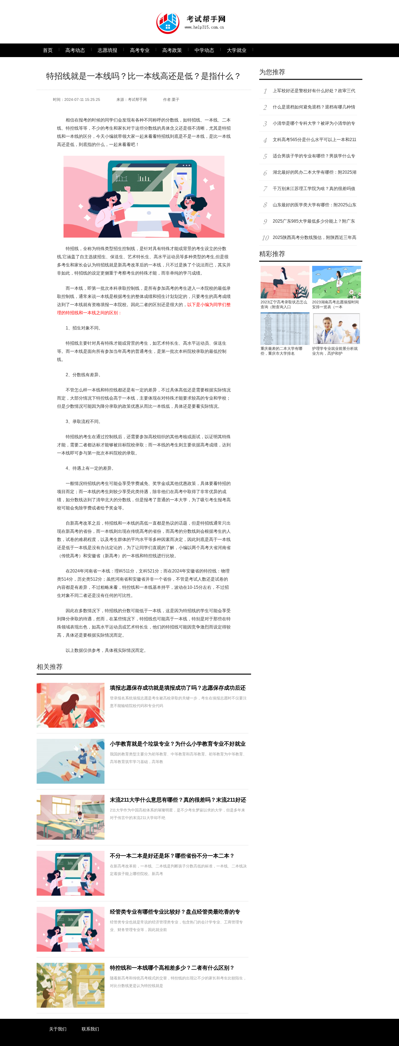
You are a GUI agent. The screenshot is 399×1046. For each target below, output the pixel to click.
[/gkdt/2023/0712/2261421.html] (285, 268)
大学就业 (236, 50)
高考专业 (140, 50)
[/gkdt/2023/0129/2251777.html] (285, 314)
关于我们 (57, 1029)
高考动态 (75, 50)
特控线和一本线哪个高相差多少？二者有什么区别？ (172, 968)
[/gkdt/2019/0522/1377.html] (336, 314)
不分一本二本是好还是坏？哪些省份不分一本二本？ (172, 856)
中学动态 (204, 50)
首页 (48, 50)
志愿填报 (107, 50)
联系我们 (90, 1029)
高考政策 (172, 50)
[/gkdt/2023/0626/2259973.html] (336, 268)
